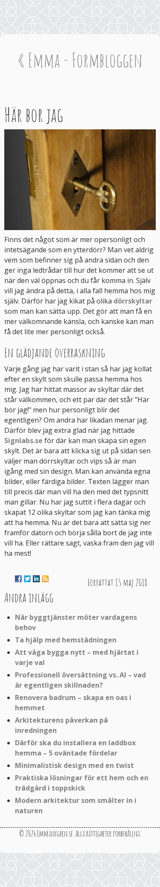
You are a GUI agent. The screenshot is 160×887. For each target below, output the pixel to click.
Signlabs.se (23, 440)
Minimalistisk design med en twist (74, 765)
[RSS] (45, 578)
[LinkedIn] (36, 578)
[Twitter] (27, 578)
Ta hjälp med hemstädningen (65, 640)
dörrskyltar (132, 301)
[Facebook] (18, 578)
